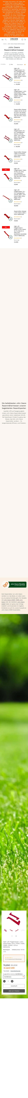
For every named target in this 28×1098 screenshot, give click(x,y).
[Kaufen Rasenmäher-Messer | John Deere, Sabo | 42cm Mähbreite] (7, 216)
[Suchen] (5, 39)
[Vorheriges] (12, 936)
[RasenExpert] (14, 39)
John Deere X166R (9, 600)
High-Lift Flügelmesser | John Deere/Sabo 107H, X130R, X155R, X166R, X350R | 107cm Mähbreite (20, 93)
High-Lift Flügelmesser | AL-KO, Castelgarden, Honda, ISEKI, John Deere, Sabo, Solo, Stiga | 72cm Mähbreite (20, 194)
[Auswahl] (12, 981)
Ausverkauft (14, 986)
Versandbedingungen (15, 971)
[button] (3, 39)
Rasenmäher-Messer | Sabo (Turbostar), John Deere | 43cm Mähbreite (20, 154)
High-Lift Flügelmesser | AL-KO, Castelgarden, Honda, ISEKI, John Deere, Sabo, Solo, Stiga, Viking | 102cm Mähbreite (20, 73)
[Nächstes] (16, 936)
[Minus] (4, 981)
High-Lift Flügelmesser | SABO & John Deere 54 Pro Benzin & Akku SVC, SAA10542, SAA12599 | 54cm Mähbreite (20, 231)
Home (4, 43)
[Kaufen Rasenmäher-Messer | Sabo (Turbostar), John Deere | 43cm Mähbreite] (7, 158)
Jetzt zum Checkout (14, 991)
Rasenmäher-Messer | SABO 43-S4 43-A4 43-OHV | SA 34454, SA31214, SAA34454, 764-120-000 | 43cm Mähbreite (20, 113)
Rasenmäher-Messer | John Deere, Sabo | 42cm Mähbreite (20, 212)
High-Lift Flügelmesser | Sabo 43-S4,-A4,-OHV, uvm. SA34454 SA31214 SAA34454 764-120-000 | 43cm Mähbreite (20, 173)
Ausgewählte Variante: (12, 974)
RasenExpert (6, 949)
